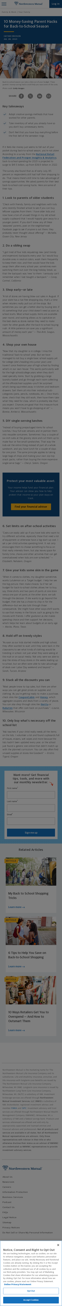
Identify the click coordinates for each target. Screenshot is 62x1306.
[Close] (58, 1245)
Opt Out (31, 1291)
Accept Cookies (31, 1300)
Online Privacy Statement (17, 1285)
